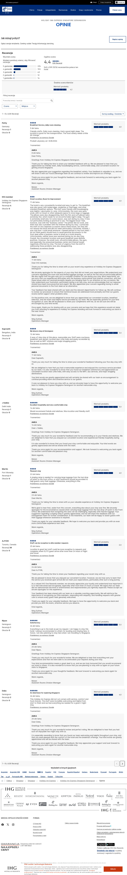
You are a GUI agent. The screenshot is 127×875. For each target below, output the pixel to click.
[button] (120, 2)
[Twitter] (8, 825)
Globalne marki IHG (39, 829)
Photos (99, 10)
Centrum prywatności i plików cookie (109, 829)
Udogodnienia (50, 10)
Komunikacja (101, 839)
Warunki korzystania (103, 823)
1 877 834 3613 (25, 846)
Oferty (31, 10)
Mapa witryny (101, 836)
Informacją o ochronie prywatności (56, 872)
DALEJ (113, 869)
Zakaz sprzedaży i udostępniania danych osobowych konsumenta (111, 832)
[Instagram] (13, 825)
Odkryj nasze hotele (71, 823)
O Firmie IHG (37, 823)
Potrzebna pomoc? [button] (12, 2)
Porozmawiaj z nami (39, 835)
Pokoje (39, 10)
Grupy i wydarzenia (86, 10)
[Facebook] (3, 825)
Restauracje (63, 10)
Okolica (73, 10)
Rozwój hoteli (37, 832)
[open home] (3, 780)
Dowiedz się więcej (105, 851)
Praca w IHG (37, 826)
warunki (41, 870)
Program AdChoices (103, 826)
